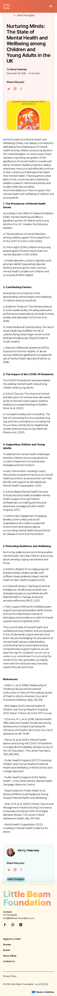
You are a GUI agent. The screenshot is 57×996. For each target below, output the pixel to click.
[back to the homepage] (27, 898)
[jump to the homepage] (6, 6)
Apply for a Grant (12, 939)
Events (6, 950)
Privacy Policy (10, 976)
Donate (7, 944)
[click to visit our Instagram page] (14, 926)
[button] (50, 6)
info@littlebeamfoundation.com (18, 918)
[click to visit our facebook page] (6, 926)
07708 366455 (10, 915)
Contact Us (9, 961)
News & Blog (9, 955)
